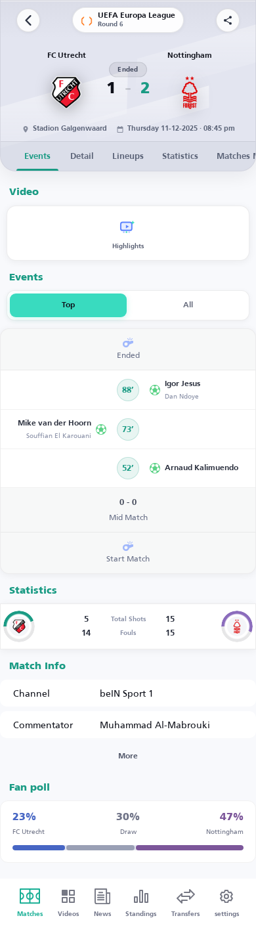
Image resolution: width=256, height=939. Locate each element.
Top (68, 305)
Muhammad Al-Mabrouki (155, 725)
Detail (82, 156)
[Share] (228, 20)
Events (37, 156)
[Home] (28, 20)
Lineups (128, 156)
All (188, 305)
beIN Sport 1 (127, 693)
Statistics (180, 156)
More (128, 756)
